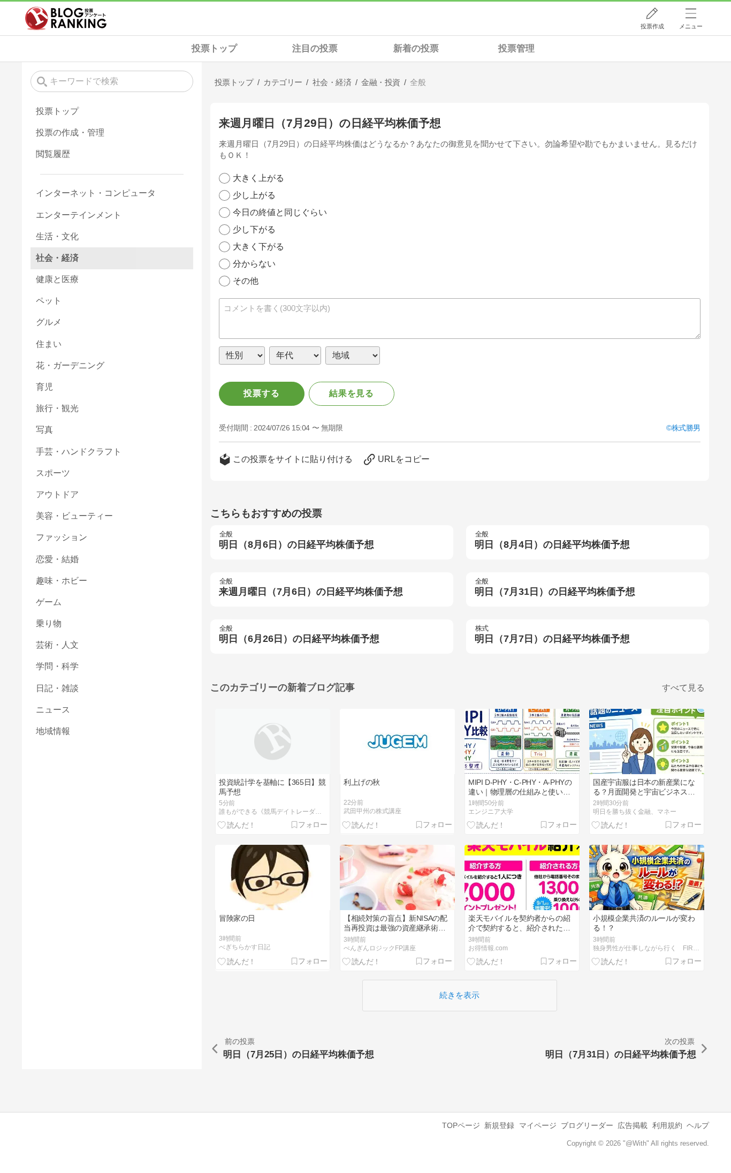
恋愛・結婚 (57, 559)
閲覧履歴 (53, 153)
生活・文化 (57, 236)
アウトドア (57, 494)
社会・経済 (57, 257)
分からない (254, 263)
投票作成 (652, 26)
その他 (245, 280)
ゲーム (49, 602)
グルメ (49, 322)
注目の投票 (315, 48)
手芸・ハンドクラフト (78, 451)
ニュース (53, 709)
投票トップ (214, 48)
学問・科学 (57, 666)
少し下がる (254, 229)
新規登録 (499, 1125)
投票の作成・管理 (70, 132)
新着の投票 (416, 48)
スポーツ (53, 473)
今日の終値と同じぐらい (280, 212)
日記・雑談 (57, 688)
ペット (49, 300)
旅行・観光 (57, 408)
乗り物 (49, 623)
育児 (44, 386)
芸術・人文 (57, 644)
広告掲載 (633, 1125)
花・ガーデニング (70, 365)
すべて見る (683, 687)
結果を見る (351, 393)
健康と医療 (57, 279)
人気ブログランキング (65, 18)
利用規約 (667, 1125)
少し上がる (254, 195)
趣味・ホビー (61, 580)
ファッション (61, 537)
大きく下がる (258, 246)
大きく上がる (258, 178)
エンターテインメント (78, 215)
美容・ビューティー (74, 515)
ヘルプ (698, 1125)
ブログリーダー (587, 1125)
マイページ (538, 1125)
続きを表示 (459, 995)
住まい (49, 344)
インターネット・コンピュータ (96, 193)
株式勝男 (686, 427)
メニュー (691, 26)
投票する (261, 393)
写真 (44, 429)
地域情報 (53, 731)
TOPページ (461, 1125)
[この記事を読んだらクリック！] (237, 825)
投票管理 (516, 48)
